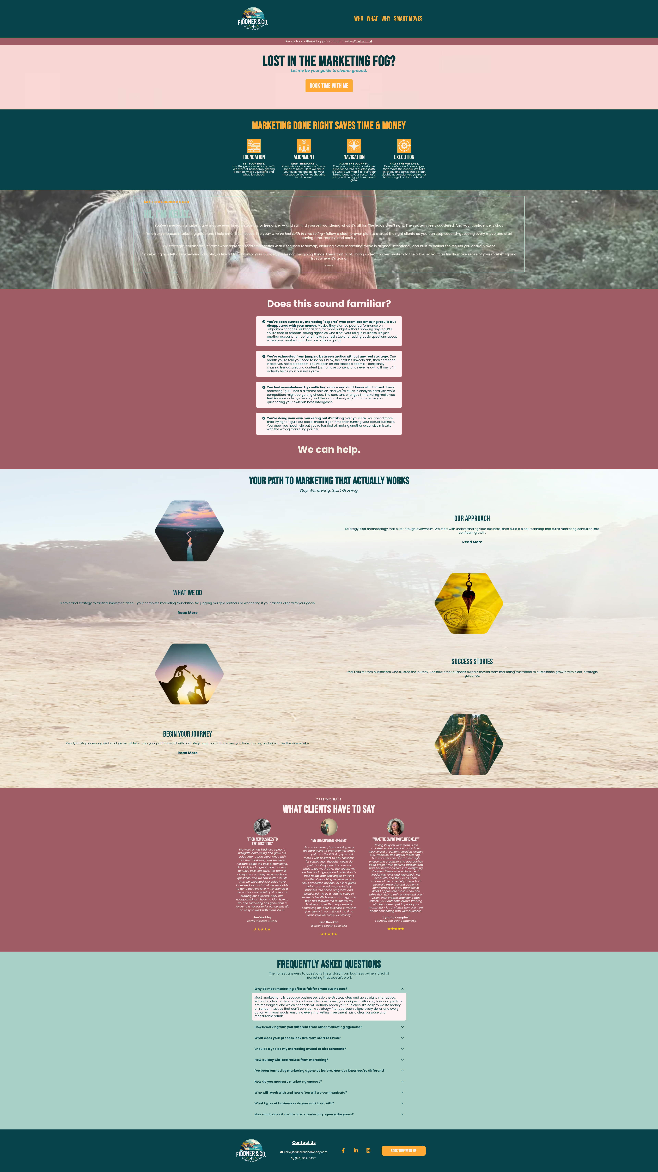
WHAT (372, 18)
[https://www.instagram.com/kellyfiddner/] (368, 1150)
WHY (386, 18)
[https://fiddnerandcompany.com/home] (253, 18)
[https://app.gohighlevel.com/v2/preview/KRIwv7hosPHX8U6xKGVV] (251, 1150)
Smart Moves (408, 18)
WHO (358, 18)
